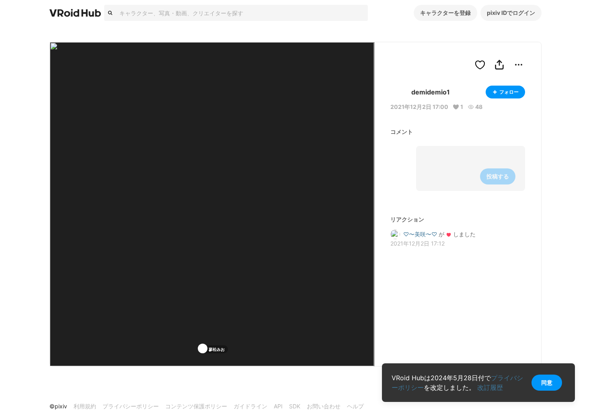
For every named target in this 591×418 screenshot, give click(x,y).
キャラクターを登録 (445, 12)
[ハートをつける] (480, 64)
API (278, 406)
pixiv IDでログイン (511, 12)
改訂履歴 (490, 387)
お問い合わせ (324, 406)
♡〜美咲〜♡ (420, 234)
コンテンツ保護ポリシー (196, 406)
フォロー (509, 92)
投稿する (497, 176)
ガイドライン (250, 406)
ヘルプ (355, 406)
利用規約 (85, 406)
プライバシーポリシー (131, 406)
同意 (546, 382)
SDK (294, 406)
